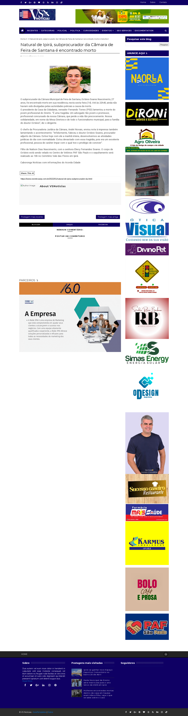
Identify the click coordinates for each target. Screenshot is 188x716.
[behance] (52, 2)
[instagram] (57, 2)
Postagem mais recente (32, 217)
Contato (163, 2)
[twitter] (25, 2)
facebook (103, 225)
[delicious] (61, 2)
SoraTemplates (39, 712)
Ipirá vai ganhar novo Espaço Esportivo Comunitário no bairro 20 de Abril (98, 672)
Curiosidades (91, 30)
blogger (36, 225)
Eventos (107, 30)
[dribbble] (43, 2)
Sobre (152, 2)
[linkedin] (43, 685)
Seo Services (124, 30)
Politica (75, 30)
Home (143, 2)
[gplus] (30, 2)
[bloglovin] (39, 2)
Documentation (144, 30)
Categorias (47, 30)
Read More (27, 681)
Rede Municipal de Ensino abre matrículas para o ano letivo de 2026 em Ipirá (97, 682)
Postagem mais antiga (108, 217)
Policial (62, 30)
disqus (70, 225)
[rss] (48, 2)
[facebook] (21, 2)
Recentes (32, 30)
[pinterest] (34, 2)
